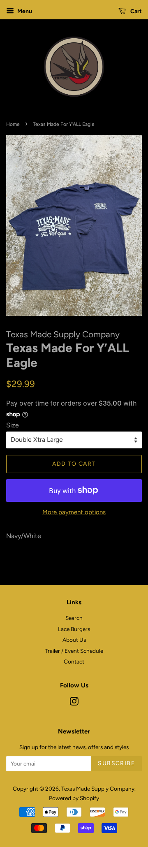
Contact (74, 661)
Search (74, 618)
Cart (135, 11)
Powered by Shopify (74, 798)
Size (12, 425)
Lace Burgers (74, 629)
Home (13, 124)
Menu (24, 11)
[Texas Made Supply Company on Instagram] (74, 703)
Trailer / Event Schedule (74, 650)
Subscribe (116, 763)
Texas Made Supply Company (97, 788)
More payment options (74, 512)
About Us (74, 639)
